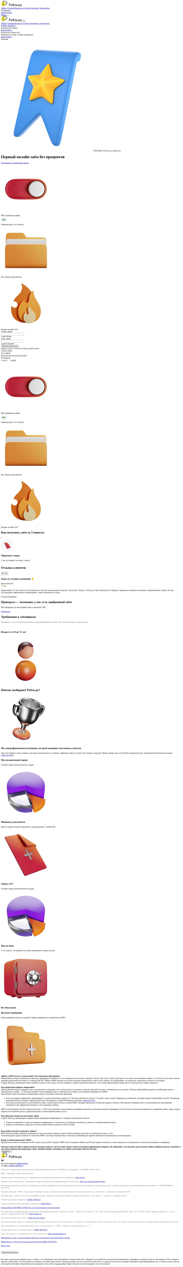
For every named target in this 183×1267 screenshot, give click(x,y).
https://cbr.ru (80, 1178)
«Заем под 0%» (89, 1100)
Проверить (5, 611)
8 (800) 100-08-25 (8, 26)
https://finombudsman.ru (57, 1234)
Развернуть (6, 1151)
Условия (10, 8)
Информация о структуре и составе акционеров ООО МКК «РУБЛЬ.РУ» (29, 1242)
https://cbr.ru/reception (36, 1218)
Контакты (35, 8)
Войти (3, 15)
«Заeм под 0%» (7, 755)
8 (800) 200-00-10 (40, 1230)
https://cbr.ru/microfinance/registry (92, 1182)
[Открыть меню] (8, 15)
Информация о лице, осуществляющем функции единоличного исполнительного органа (35, 1238)
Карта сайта (5, 1246)
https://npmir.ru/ (35, 1214)
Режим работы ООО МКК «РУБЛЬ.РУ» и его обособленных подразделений (30, 1208)
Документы (45, 8)
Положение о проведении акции (15, 163)
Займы (4, 8)
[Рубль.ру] (11, 6)
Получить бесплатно (10, 346)
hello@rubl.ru (6, 13)
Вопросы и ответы (22, 8)
